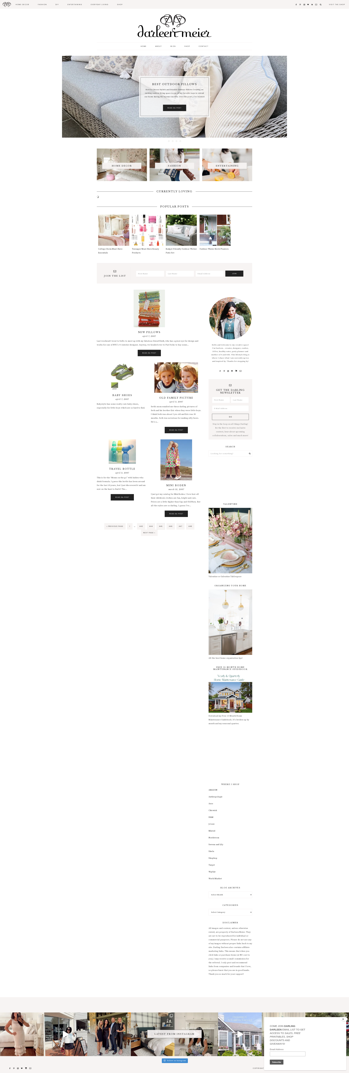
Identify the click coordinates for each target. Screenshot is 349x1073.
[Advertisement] (230, 480)
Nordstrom (214, 838)
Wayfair (212, 872)
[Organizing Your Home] (230, 654)
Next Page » (149, 533)
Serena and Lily (216, 844)
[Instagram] (228, 371)
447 (181, 526)
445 (161, 526)
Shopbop (213, 858)
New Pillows (149, 332)
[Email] (240, 371)
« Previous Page (115, 527)
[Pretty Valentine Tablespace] (230, 573)
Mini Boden (176, 485)
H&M (211, 817)
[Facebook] (220, 371)
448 (190, 526)
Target (212, 865)
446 (171, 526)
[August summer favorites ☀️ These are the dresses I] (22, 1034)
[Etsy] (236, 371)
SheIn (211, 851)
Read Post (174, 110)
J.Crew (212, 824)
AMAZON (213, 790)
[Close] (344, 1019)
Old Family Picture (176, 397)
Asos (211, 803)
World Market (215, 878)
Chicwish (213, 810)
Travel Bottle (122, 468)
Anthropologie (215, 797)
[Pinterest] (224, 371)
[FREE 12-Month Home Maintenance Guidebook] (230, 712)
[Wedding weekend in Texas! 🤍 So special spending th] (109, 1034)
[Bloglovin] (232, 371)
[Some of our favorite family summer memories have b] (240, 1034)
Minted (212, 831)
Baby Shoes (122, 395)
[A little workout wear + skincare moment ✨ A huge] (65, 1034)
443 (141, 526)
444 (151, 526)
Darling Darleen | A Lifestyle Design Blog (174, 26)
